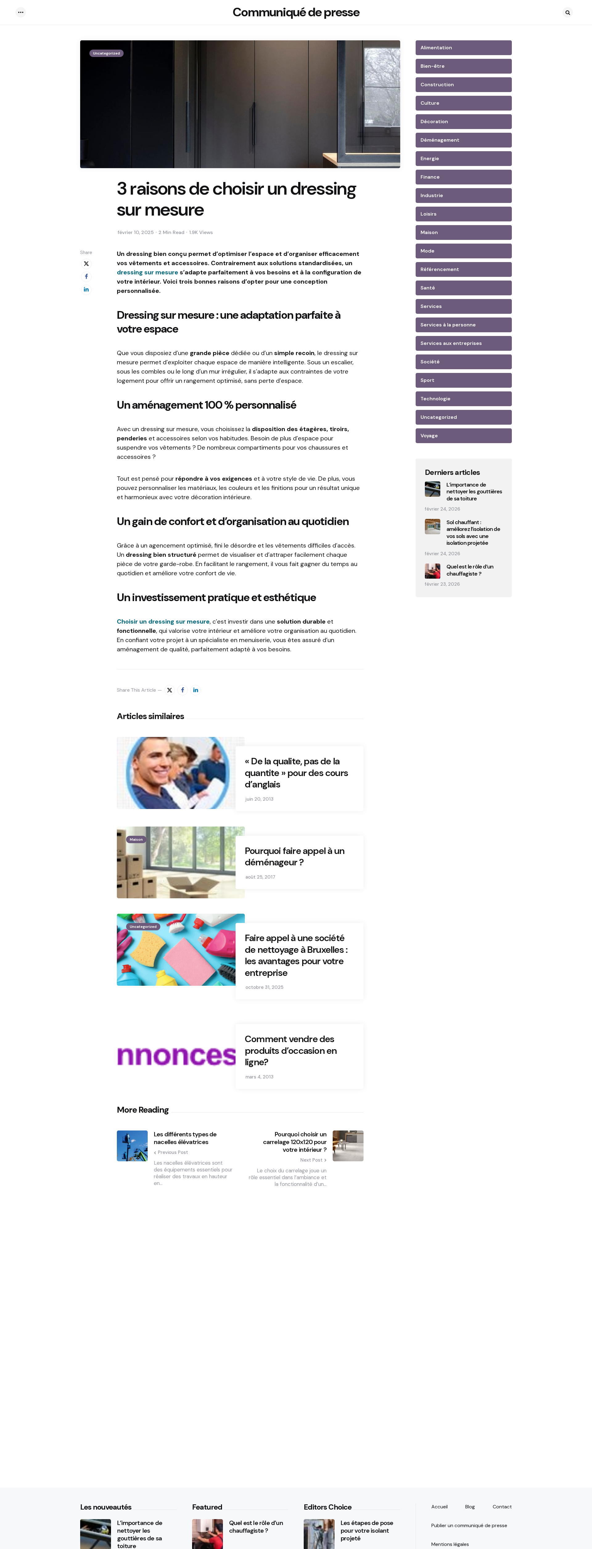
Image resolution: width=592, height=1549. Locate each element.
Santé (428, 288)
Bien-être (433, 66)
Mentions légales (450, 1544)
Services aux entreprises (451, 343)
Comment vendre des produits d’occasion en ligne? (291, 1050)
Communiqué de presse (296, 12)
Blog (470, 1506)
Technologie (435, 398)
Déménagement (440, 140)
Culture (430, 103)
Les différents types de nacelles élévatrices (185, 1138)
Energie (430, 158)
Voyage (429, 435)
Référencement (440, 269)
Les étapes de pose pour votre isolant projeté (367, 1530)
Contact (502, 1506)
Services (431, 306)
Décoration (434, 121)
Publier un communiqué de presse (469, 1525)
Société (430, 361)
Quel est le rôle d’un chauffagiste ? (469, 570)
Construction (437, 84)
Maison (136, 839)
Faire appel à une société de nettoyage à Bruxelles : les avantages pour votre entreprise (296, 955)
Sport (427, 380)
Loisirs (429, 214)
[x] (86, 264)
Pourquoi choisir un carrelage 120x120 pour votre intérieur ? (295, 1142)
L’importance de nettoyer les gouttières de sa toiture (474, 491)
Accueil (439, 1506)
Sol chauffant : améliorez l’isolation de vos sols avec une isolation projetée (473, 533)
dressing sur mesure (147, 272)
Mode (427, 251)
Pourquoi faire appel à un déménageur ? (294, 856)
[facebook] (86, 277)
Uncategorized (106, 53)
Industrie (432, 195)
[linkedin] (86, 290)
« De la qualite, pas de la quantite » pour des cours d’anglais (296, 772)
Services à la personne (448, 325)
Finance (430, 177)
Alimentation (436, 47)
